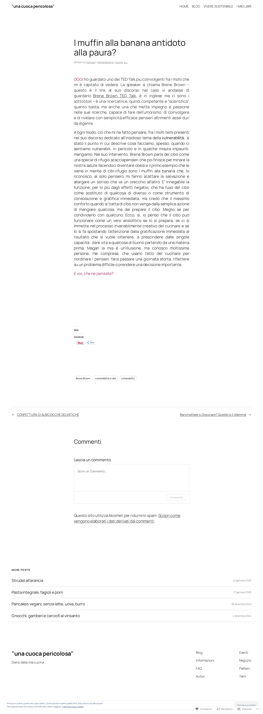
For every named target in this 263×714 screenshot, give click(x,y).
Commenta (176, 497)
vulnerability (128, 378)
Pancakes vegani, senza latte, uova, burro (48, 604)
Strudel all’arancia (27, 580)
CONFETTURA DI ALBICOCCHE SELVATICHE (48, 414)
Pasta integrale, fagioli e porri (37, 592)
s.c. (126, 62)
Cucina (119, 62)
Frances (90, 62)
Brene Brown (83, 378)
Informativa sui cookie (73, 706)
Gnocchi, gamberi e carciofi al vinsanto (46, 616)
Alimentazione (106, 62)
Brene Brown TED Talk (114, 95)
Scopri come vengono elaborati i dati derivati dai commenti (127, 518)
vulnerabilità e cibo (105, 378)
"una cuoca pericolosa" (33, 6)
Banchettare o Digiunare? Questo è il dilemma (213, 414)
